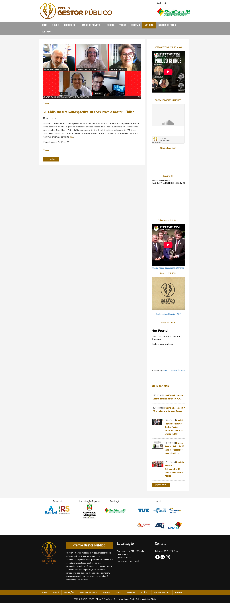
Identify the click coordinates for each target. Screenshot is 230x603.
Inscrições (69, 592)
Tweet (46, 103)
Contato (46, 31)
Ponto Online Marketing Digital (143, 599)
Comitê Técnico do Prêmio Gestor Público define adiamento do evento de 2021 (174, 427)
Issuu (164, 370)
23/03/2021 (170, 420)
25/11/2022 (158, 408)
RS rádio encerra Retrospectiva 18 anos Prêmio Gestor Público (174, 469)
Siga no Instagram (168, 148)
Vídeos (122, 25)
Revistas (135, 25)
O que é (55, 25)
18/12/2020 (170, 443)
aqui (71, 137)
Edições (110, 25)
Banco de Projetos (88, 592)
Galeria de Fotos (162, 592)
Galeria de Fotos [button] (167, 25)
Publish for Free (178, 370)
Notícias (149, 25)
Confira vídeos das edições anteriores (168, 268)
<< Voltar (51, 159)
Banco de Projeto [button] (91, 25)
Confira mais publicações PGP (168, 314)
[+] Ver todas (160, 484)
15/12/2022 (158, 395)
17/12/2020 (170, 462)
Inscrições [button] (69, 25)
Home (44, 25)
